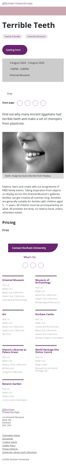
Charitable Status (11, 435)
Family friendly (12, 36)
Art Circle (6, 334)
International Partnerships (14, 299)
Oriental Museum (36, 36)
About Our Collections (12, 292)
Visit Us (6, 285)
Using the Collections (12, 371)
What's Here (41, 364)
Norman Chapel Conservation (49, 337)
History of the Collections (14, 364)
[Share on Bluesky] (19, 104)
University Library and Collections (19, 452)
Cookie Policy (9, 445)
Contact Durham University (29, 248)
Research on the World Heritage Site (46, 369)
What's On (30, 257)
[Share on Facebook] (35, 103)
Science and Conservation (14, 399)
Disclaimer (7, 438)
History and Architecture (47, 326)
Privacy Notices (10, 448)
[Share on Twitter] (27, 103)
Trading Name (9, 442)
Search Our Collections (13, 296)
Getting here (13, 50)
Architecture (8, 368)
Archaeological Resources (47, 302)
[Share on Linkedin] (43, 103)
